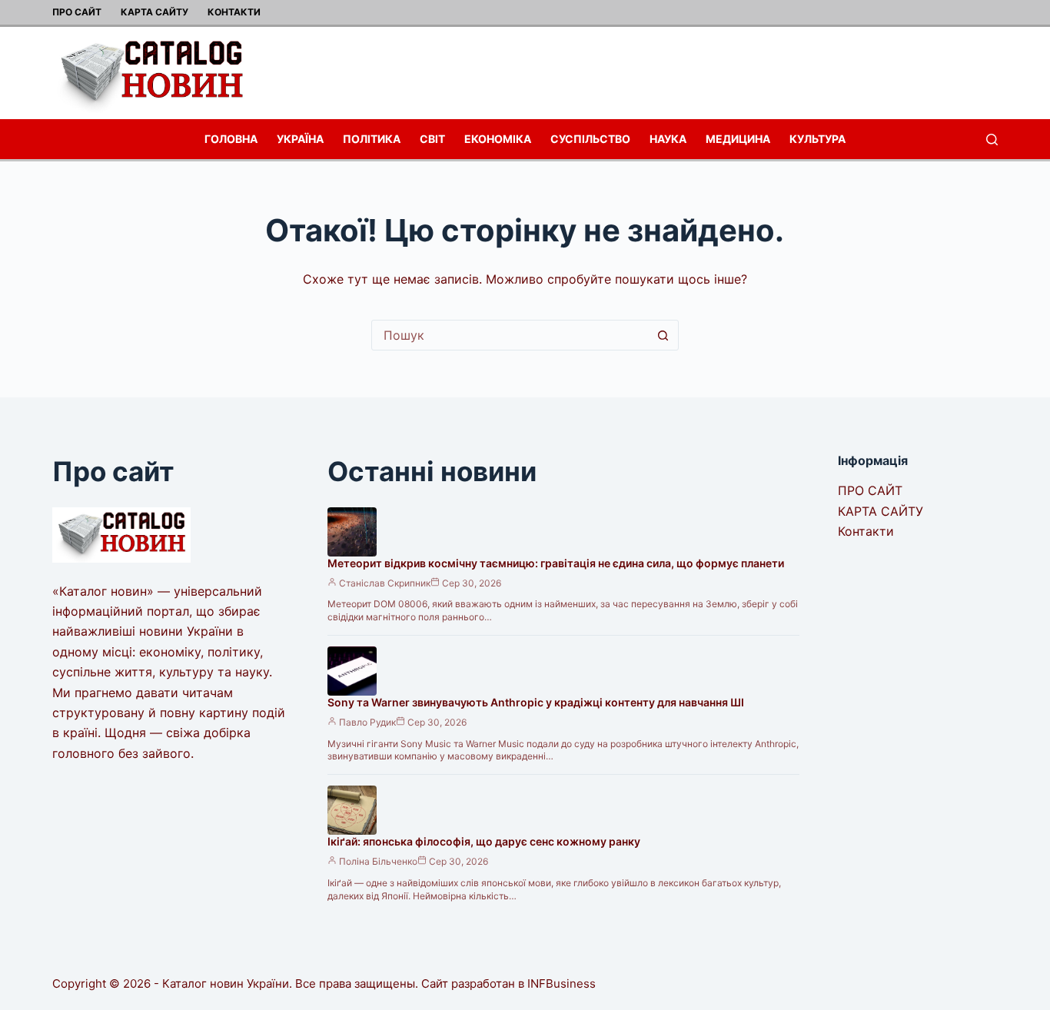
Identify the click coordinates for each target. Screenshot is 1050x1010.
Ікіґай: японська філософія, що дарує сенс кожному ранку (483, 841)
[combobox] (510, 335)
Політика (371, 138)
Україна (300, 138)
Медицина (738, 138)
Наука (668, 138)
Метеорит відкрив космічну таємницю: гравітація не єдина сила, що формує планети (555, 563)
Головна (231, 138)
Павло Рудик (367, 722)
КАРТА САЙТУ (154, 12)
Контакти (234, 12)
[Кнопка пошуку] (663, 335)
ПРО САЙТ (76, 12)
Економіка (497, 138)
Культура (817, 138)
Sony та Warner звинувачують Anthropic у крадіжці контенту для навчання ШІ (535, 702)
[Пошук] (992, 139)
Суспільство (590, 138)
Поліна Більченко (378, 861)
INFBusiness (561, 983)
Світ (432, 138)
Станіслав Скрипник (384, 583)
